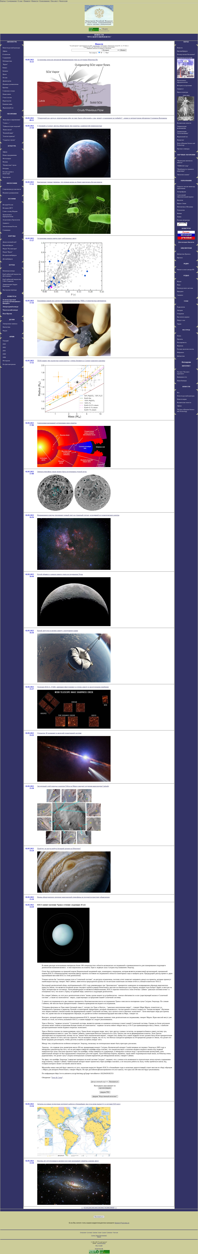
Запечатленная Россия (10, 226)
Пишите (27, 1)
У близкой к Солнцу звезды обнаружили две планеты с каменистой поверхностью (69, 126)
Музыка (5, 162)
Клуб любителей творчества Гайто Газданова (12, 280)
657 (103, 1208)
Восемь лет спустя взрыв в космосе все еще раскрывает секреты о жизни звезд (68, 1161)
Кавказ (5, 68)
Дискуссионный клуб (9, 242)
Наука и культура (182, 92)
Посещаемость (182, 342)
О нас (20, 1)
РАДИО (186, 263)
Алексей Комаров (101, 1243)
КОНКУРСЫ (11, 296)
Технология (181, 210)
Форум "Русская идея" (10, 248)
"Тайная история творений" (11, 126)
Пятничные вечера (9, 271)
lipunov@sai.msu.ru (122, 1223)
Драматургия (7, 81)
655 (97, 1208)
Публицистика (7, 61)
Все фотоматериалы (9, 364)
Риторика (6, 168)
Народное (180, 291)
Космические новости (184, 123)
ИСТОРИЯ (12, 199)
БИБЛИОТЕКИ (186, 248)
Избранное (180, 352)
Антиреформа (181, 192)
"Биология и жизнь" (183, 174)
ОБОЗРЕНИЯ (11, 114)
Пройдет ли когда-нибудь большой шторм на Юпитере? (59, 848)
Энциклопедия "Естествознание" (182, 132)
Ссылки (104, 1232)
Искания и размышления (10, 84)
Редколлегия (181, 307)
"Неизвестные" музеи (9, 165)
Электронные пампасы (10, 324)
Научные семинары (183, 149)
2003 (4, 344)
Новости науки (182, 399)
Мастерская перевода (10, 290)
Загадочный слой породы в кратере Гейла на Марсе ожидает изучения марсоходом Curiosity (73, 786)
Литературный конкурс (10, 306)
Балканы (5, 71)
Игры (178, 285)
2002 (4, 347)
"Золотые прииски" (9, 136)
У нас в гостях (7, 97)
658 (106, 1208)
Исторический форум (9, 255)
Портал (3, 1)
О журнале (180, 313)
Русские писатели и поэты (185, 349)
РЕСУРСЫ (186, 330)
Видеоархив (7, 177)
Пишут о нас (181, 320)
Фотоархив (6, 360)
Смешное (180, 295)
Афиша (5, 51)
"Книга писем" (7, 130)
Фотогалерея (7, 158)
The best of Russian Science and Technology (185, 410)
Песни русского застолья (185, 288)
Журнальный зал (8, 108)
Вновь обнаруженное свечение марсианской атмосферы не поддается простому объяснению (73, 897)
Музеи (179, 281)
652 (88, 1208)
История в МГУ (8, 208)
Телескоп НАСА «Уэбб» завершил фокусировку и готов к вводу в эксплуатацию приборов (73, 687)
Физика (179, 213)
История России (8, 205)
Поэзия (5, 77)
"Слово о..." (6, 123)
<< (82, 1208)
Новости (34, 1)
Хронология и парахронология (8, 215)
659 (110, 1208)
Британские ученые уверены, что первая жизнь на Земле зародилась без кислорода (69, 182)
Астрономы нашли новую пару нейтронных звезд (56, 238)
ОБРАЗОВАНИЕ (186, 180)
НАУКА (186, 42)
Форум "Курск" (7, 252)
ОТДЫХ (186, 275)
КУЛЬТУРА (12, 146)
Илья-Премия (7, 313)
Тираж (179, 324)
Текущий (5, 341)
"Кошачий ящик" (8, 133)
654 (94, 1208)
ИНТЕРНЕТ (186, 366)
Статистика (109, 1232)
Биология (180, 200)
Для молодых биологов (186, 242)
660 (113, 1208)
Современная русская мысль (12, 189)
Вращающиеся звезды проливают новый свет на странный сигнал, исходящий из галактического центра (78, 515)
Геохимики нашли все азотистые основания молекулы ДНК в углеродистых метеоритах (71, 301)
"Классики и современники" (12, 120)
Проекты (180, 339)
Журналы (180, 346)
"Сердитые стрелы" (9, 140)
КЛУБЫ (12, 265)
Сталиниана (6, 230)
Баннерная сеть (182, 377)
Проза (5, 74)
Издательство (7, 101)
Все (178, 392)
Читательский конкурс (10, 310)
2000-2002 (186, 95)
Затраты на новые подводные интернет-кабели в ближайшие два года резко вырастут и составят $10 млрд (78, 1104)
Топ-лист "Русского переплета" (183, 373)
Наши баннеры (182, 381)
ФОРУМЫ (11, 236)
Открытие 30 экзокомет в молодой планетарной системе (59, 733)
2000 (4, 354)
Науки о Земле (181, 203)
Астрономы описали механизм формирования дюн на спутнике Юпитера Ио (67, 60)
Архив (99, 1232)
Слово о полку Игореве (10, 211)
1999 (4, 357)
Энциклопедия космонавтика (181, 127)
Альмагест (6, 223)
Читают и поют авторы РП (185, 269)
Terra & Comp (57, 1078)
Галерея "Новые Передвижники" (99, 1235)
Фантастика (6, 327)
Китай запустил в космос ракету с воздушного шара (57, 631)
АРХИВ (11, 336)
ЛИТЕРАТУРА (12, 42)
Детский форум (8, 259)
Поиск (179, 336)
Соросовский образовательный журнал (185, 196)
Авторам (180, 310)
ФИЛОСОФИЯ (12, 183)
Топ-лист (54, 1)
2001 (4, 351)
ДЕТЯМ (12, 319)
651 (85, 1208)
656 (100, 1208)
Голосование (44, 1)
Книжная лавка (7, 104)
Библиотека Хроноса (183, 254)
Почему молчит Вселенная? (186, 54)
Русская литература (183, 220)
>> (116, 1208)
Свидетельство (96, 45)
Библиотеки (181, 356)
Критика (5, 87)
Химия (179, 217)
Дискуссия (63, 1)
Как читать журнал (183, 317)
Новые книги (7, 94)
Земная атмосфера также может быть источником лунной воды (62, 472)
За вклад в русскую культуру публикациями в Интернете (11, 301)
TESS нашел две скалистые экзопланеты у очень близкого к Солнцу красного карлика (71, 361)
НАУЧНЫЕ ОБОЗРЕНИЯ (186, 155)
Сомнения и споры (9, 91)
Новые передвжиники (10, 155)
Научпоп (180, 258)
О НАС (186, 301)
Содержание (12, 1)
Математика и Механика (185, 207)
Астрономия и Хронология (11, 220)
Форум (5, 331)
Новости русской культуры (11, 48)
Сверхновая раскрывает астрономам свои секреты (57, 423)
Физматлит (180, 140)
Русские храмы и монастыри (8, 172)
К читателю (6, 54)
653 (91, 1208)
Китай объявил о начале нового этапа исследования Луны (60, 574)
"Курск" (5, 64)
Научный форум (8, 245)
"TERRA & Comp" (183, 166)
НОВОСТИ (186, 386)
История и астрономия (184, 85)
